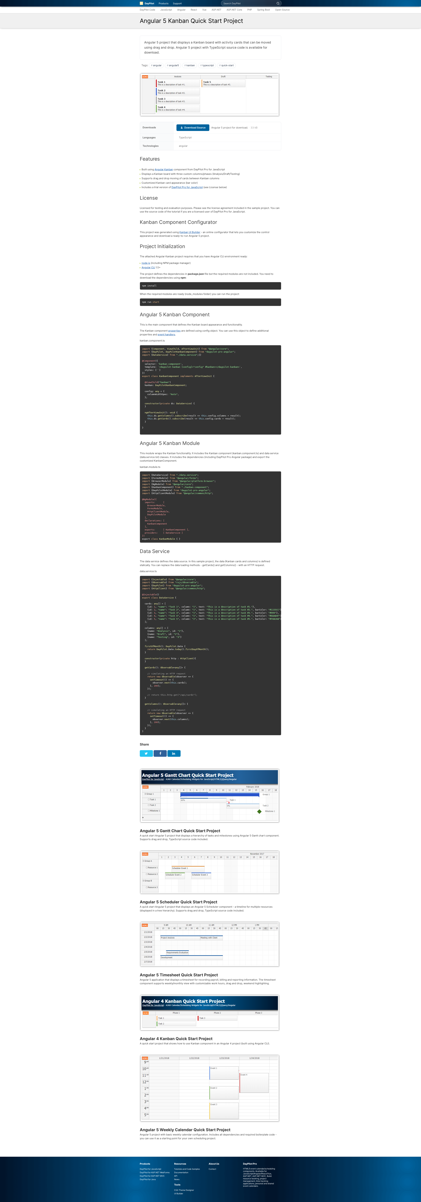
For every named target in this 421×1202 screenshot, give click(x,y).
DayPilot (149, 3)
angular (157, 65)
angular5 (174, 65)
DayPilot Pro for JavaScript (187, 187)
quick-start (227, 65)
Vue (204, 9)
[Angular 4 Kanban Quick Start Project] (210, 1030)
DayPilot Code (147, 9)
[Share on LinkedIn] (174, 753)
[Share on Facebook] (160, 753)
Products (163, 3)
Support (177, 3)
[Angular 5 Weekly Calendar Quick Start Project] (210, 1122)
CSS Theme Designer (184, 1190)
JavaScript (166, 9)
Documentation (181, 1172)
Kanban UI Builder (189, 232)
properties (174, 330)
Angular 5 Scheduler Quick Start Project (178, 902)
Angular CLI (148, 267)
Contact (212, 1169)
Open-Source (282, 9)
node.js (146, 263)
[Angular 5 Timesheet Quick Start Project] (210, 967)
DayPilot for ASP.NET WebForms (155, 1172)
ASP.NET (216, 9)
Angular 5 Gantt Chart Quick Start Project (180, 830)
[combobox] (247, 3)
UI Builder (178, 1193)
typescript (208, 65)
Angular (181, 9)
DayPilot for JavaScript (150, 1169)
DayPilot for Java (148, 1179)
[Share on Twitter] (146, 753)
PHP (249, 9)
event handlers (166, 334)
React (194, 9)
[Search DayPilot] (277, 3)
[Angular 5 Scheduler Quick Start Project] (210, 894)
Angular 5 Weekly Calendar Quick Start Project (185, 1129)
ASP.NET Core (234, 9)
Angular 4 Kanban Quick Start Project (176, 1038)
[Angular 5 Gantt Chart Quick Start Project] (210, 822)
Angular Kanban (164, 169)
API (175, 1176)
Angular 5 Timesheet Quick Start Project (179, 975)
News (176, 1179)
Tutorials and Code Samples (187, 1169)
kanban (190, 65)
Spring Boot (263, 9)
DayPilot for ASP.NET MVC (152, 1176)
